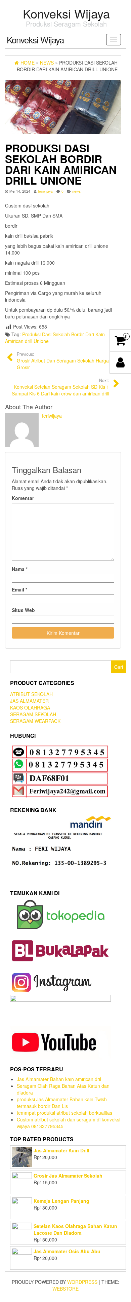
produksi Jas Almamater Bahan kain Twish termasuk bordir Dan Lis (62, 1102)
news (76, 191)
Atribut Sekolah (31, 694)
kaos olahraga (30, 707)
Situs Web (23, 610)
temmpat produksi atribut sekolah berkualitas (64, 1112)
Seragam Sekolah (33, 714)
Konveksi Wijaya (66, 13)
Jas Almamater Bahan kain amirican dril (59, 1079)
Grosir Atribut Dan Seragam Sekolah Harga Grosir (63, 361)
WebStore (65, 1288)
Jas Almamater (29, 700)
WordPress (82, 1281)
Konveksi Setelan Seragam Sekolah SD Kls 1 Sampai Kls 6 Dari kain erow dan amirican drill (60, 387)
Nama (20, 569)
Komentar (23, 498)
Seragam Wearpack (35, 721)
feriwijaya (45, 191)
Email (19, 589)
